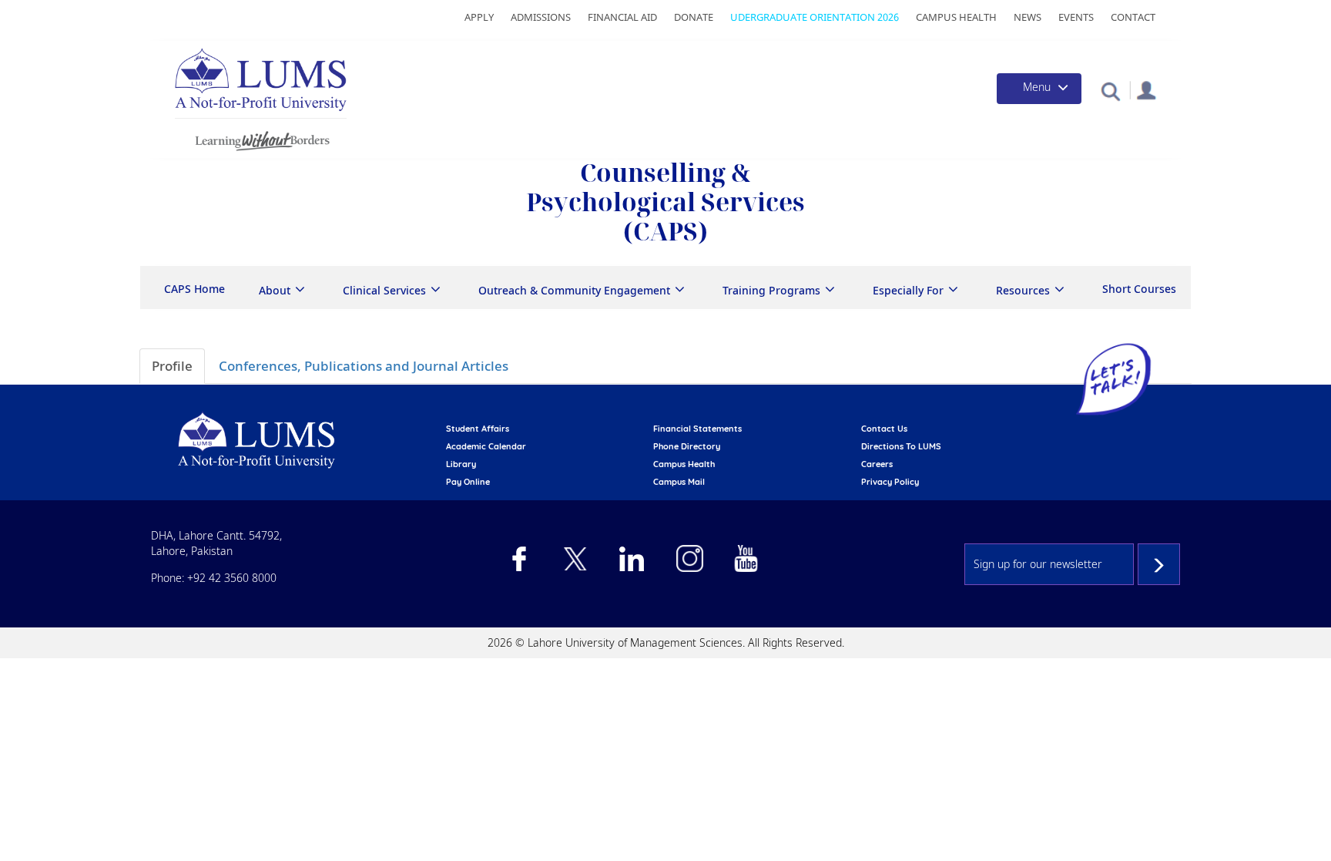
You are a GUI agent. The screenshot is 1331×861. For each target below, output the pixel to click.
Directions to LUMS (901, 446)
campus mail (679, 481)
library (461, 464)
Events (1076, 17)
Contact (1133, 17)
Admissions (541, 17)
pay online (468, 481)
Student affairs (477, 428)
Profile (172, 366)
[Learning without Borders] (261, 138)
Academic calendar (486, 446)
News (1027, 17)
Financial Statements (697, 428)
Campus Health (956, 17)
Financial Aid (622, 17)
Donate (693, 17)
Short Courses (1139, 288)
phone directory (686, 446)
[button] (1110, 90)
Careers (877, 464)
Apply (479, 17)
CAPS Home (194, 288)
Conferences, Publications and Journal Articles (363, 366)
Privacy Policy (890, 481)
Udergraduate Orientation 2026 (814, 17)
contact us (884, 428)
